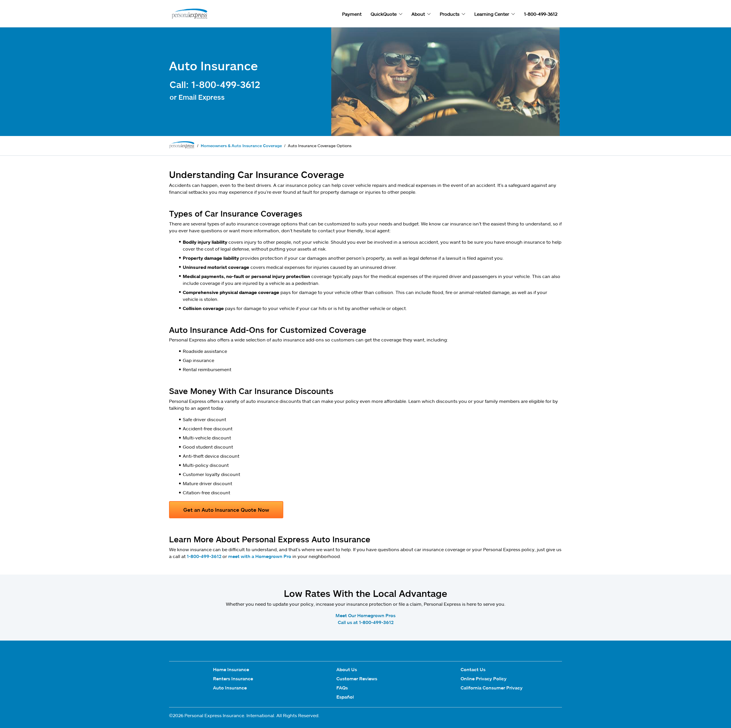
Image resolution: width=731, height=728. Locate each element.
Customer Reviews (356, 678)
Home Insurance (231, 669)
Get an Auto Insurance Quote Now (226, 510)
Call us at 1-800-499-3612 (365, 622)
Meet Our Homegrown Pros (365, 615)
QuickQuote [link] (384, 14)
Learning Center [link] (491, 14)
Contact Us (473, 669)
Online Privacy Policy (484, 678)
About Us (346, 669)
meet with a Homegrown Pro (259, 556)
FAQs (342, 687)
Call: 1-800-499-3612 (215, 84)
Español (345, 696)
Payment (352, 14)
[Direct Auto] (188, 14)
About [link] (418, 14)
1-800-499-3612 (204, 556)
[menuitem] (233, 670)
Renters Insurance (233, 678)
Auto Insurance (230, 687)
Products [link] (449, 14)
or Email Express (197, 97)
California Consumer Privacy (492, 687)
